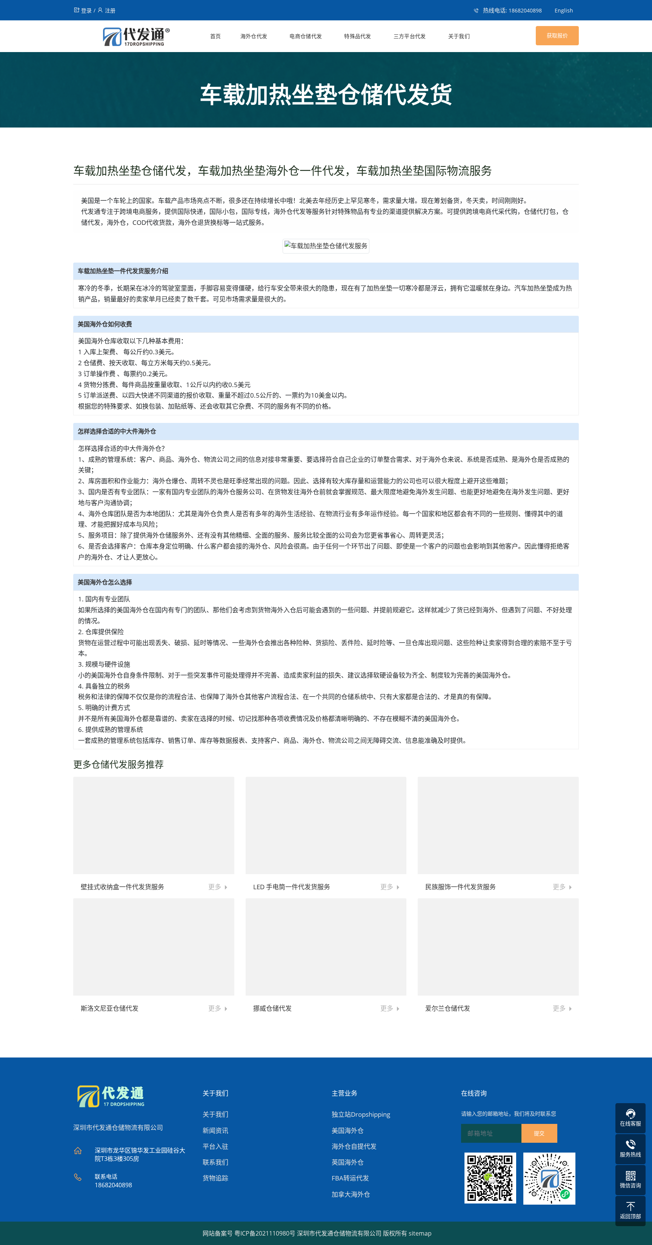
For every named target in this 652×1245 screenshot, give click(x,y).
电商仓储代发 (305, 36)
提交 (539, 1133)
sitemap (420, 1233)
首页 (215, 36)
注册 (110, 10)
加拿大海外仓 (351, 1194)
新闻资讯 (215, 1130)
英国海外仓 (348, 1162)
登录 (86, 10)
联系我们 (215, 1162)
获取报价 (557, 35)
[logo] (121, 38)
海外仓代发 (254, 36)
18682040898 (525, 10)
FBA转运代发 (350, 1178)
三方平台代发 (410, 36)
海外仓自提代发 (354, 1146)
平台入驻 (215, 1146)
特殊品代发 (357, 36)
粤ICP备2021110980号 (264, 1233)
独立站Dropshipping (361, 1114)
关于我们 (459, 36)
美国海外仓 (348, 1130)
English (564, 10)
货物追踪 (215, 1178)
